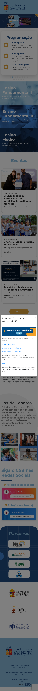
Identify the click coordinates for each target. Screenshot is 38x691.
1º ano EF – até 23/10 (9, 344)
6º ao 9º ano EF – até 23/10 (11, 352)
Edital (4, 363)
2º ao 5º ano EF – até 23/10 (11, 348)
